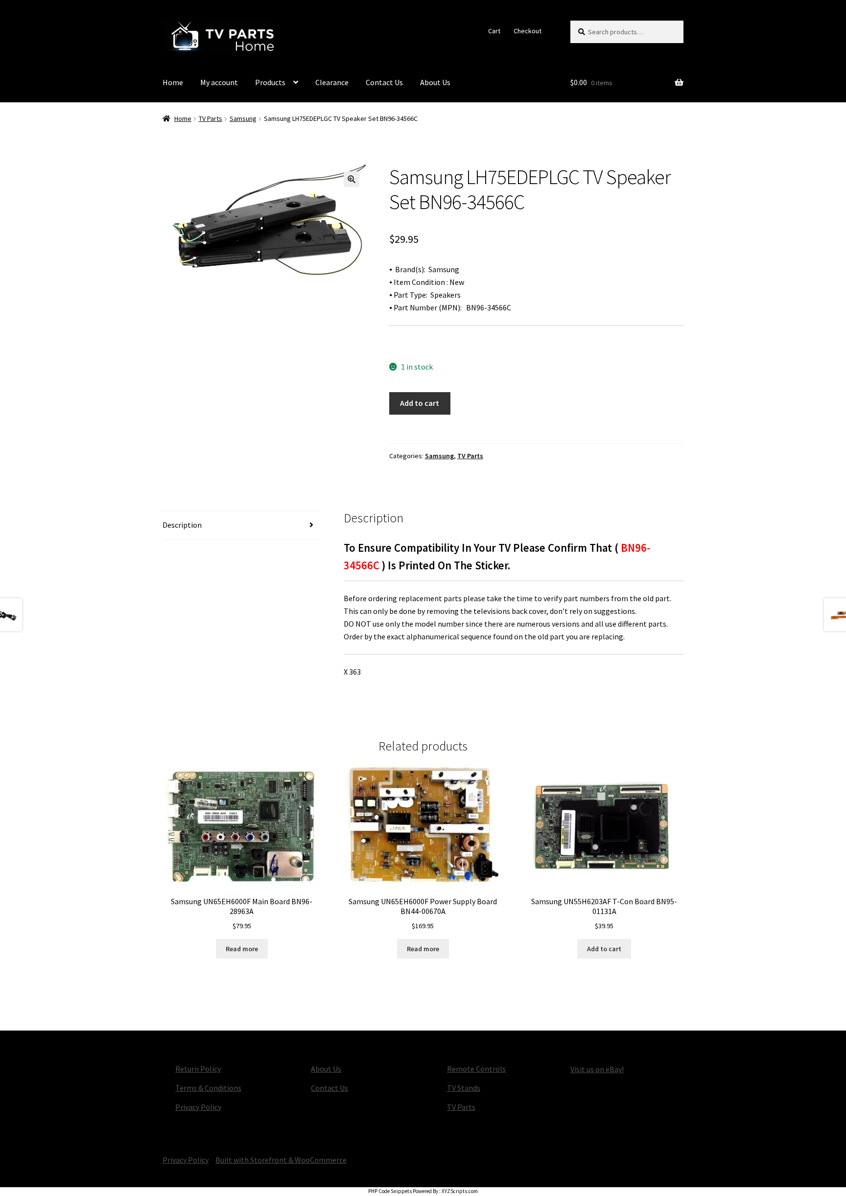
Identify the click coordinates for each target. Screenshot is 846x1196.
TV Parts (210, 118)
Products (270, 82)
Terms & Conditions (208, 1088)
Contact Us (384, 82)
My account (219, 82)
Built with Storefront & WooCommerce (281, 1160)
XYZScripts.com (460, 1191)
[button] (351, 179)
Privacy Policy (198, 1107)
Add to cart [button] (604, 948)
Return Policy (198, 1069)
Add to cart (419, 403)
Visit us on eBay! (597, 1069)
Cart (494, 30)
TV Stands (463, 1088)
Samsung (243, 118)
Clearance (332, 82)
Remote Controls (476, 1069)
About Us (435, 82)
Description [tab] (182, 525)
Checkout (527, 30)
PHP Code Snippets (390, 1191)
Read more (242, 948)
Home (173, 82)
